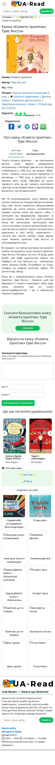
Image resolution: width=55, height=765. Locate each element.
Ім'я (5, 386)
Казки (32, 104)
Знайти (46, 11)
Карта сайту (9, 728)
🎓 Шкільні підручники (24, 96)
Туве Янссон (18, 82)
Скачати (27, 328)
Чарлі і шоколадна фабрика (37, 457)
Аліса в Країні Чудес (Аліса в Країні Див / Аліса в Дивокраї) (14, 457)
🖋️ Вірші (27, 481)
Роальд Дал (36, 462)
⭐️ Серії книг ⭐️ (27, 474)
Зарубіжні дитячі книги (26, 100)
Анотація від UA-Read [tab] (16, 152)
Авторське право (12, 731)
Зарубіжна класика (13, 104)
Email (5, 394)
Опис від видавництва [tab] (36, 152)
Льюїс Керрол (11, 462)
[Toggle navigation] (4, 4)
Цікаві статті (9, 734)
